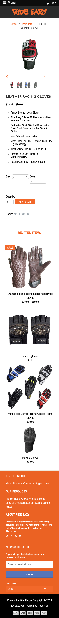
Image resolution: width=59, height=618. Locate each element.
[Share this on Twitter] (15, 214)
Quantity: (10, 196)
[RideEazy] (29, 12)
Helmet (9, 498)
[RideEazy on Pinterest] (16, 536)
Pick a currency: (12, 583)
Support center (42, 483)
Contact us (28, 483)
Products (27, 24)
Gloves (24, 498)
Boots (17, 498)
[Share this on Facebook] (19, 214)
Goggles (19, 502)
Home (9, 483)
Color (32, 176)
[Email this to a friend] (27, 214)
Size (8, 176)
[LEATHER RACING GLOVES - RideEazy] (29, 54)
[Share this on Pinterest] (23, 214)
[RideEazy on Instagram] (20, 536)
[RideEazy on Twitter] (7, 536)
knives (9, 506)
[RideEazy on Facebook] (11, 536)
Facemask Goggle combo (37, 502)
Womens (33, 498)
